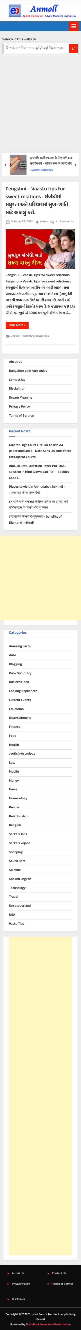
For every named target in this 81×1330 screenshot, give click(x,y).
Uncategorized (20, 905)
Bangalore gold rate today (28, 371)
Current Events (20, 700)
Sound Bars (17, 861)
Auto (12, 655)
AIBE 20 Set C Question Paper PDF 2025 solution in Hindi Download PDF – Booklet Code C (39, 472)
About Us (15, 362)
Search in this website (19, 39)
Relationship (18, 816)
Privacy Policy (19, 406)
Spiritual (15, 870)
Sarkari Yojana (19, 843)
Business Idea (19, 682)
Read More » (19, 325)
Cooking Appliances (23, 691)
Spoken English (20, 879)
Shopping (15, 852)
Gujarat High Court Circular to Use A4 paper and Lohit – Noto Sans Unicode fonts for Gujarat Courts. (40, 451)
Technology (17, 888)
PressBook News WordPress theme (48, 1324)
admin (44, 221)
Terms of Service (21, 415)
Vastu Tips (42, 336)
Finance (14, 727)
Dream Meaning (20, 397)
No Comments (65, 222)
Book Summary (20, 673)
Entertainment (20, 718)
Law (12, 762)
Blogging (15, 664)
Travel (13, 896)
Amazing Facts (20, 646)
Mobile (14, 771)
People (14, 807)
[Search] (73, 48)
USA (12, 914)
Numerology (18, 798)
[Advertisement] (40, 97)
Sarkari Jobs (18, 834)
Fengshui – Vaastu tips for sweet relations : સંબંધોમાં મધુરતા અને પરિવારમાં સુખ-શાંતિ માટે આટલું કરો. (37, 201)
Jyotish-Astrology (41, 170)
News (13, 789)
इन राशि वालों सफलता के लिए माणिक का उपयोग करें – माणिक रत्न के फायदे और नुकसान (51, 161)
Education (16, 709)
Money (14, 780)
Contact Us (17, 380)
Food (12, 736)
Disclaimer (17, 388)
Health (14, 745)
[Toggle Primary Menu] (74, 26)
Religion (15, 825)
